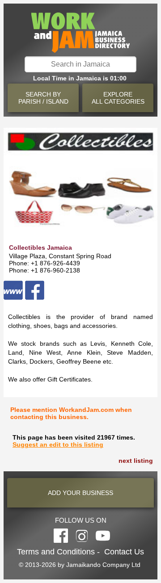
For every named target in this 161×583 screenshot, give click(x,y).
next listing (136, 460)
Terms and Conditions (56, 551)
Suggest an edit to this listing (58, 444)
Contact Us (124, 551)
